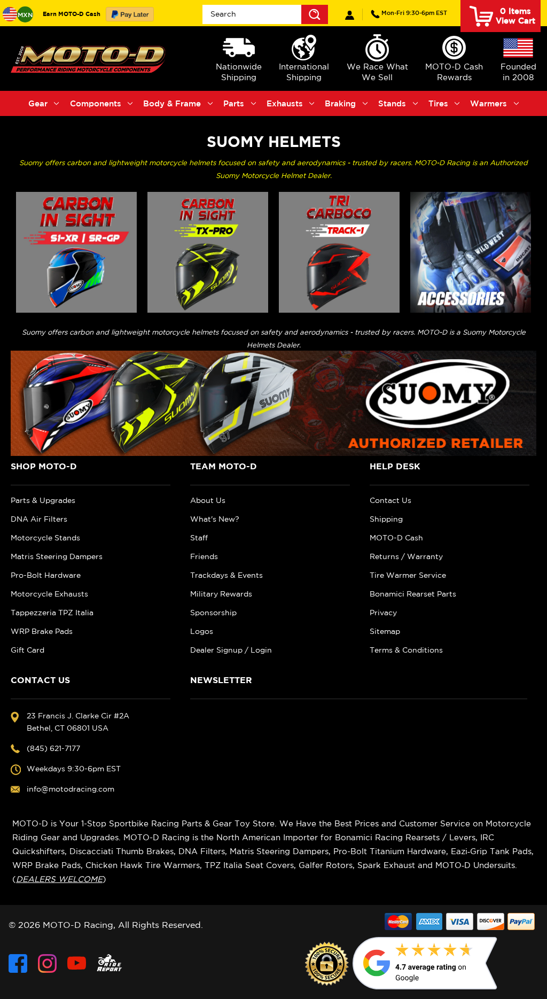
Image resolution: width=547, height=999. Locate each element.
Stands (392, 103)
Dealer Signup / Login (231, 650)
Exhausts (285, 103)
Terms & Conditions (406, 650)
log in (349, 15)
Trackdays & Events (226, 575)
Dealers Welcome (59, 879)
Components (95, 103)
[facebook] (18, 963)
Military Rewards (221, 594)
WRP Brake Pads (42, 631)
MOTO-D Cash (396, 537)
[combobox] (265, 14)
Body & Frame (172, 103)
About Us (207, 500)
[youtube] (76, 963)
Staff (199, 537)
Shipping (386, 519)
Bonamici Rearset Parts (413, 594)
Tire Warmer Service (408, 575)
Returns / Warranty (406, 556)
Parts (233, 103)
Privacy (383, 612)
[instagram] (47, 963)
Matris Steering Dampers (57, 556)
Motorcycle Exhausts (49, 594)
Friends (204, 556)
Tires (438, 103)
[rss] (109, 963)
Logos (201, 631)
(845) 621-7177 (414, 12)
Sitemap (385, 631)
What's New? (214, 519)
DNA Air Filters (39, 519)
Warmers (488, 103)
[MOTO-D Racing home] (89, 58)
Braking (340, 103)
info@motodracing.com (70, 789)
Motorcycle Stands (45, 537)
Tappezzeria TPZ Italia (52, 612)
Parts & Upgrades (43, 500)
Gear (38, 103)
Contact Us (390, 500)
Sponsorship (213, 612)
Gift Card (27, 650)
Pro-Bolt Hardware (46, 575)
